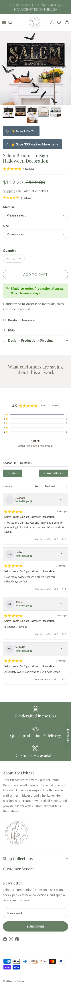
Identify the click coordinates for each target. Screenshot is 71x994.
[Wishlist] (59, 22)
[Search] (12, 22)
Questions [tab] (25, 463)
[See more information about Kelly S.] (61, 604)
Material (9, 207)
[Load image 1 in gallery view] (35, 68)
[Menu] (4, 22)
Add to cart (35, 274)
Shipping (9, 191)
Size (6, 226)
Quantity (9, 250)
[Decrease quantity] (6, 258)
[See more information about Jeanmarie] (61, 499)
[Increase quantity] (21, 258)
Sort (37, 486)
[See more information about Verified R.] (61, 649)
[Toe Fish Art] (35, 22)
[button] (18, 169)
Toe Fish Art (19, 981)
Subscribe (35, 926)
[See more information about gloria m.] (61, 554)
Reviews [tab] (9, 463)
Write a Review (57, 474)
